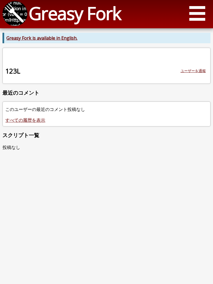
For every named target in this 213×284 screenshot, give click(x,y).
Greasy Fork (75, 13)
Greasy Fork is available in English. (41, 38)
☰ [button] (197, 13)
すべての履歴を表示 (25, 120)
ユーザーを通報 (193, 70)
